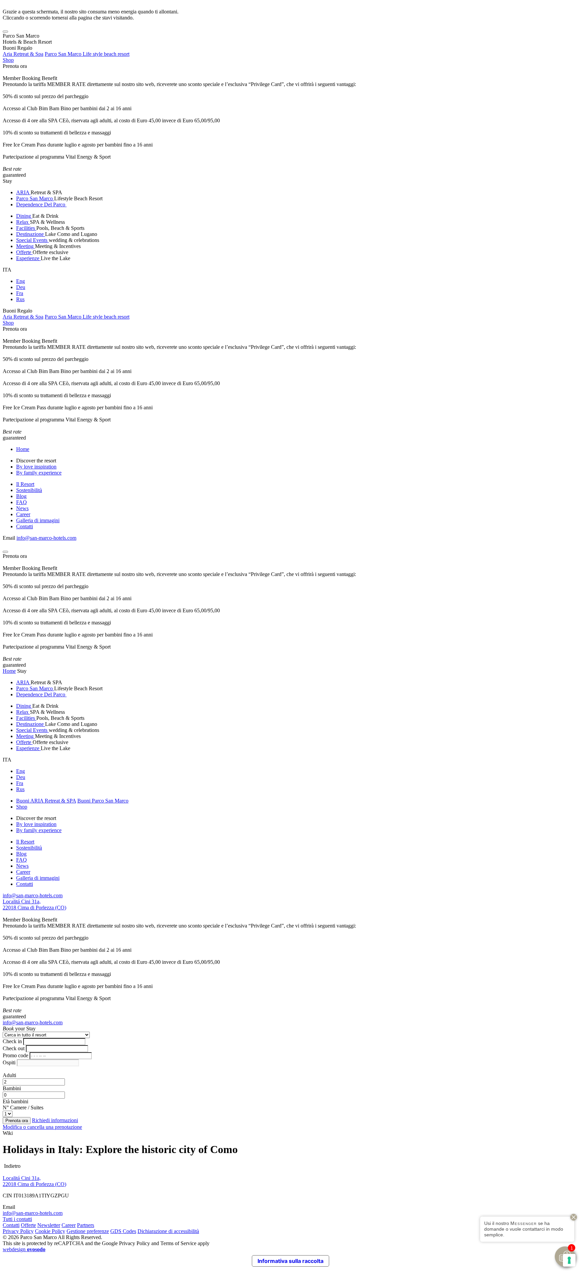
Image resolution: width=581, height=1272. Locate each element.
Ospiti (9, 1062)
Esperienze (28, 258)
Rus (20, 299)
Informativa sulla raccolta (290, 1261)
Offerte (24, 252)
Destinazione (30, 234)
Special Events (32, 240)
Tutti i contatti (17, 1219)
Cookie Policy (50, 1231)
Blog (21, 496)
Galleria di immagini (38, 520)
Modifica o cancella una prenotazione (42, 1127)
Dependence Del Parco (41, 204)
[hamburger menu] (5, 32)
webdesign (24, 1249)
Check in (12, 1041)
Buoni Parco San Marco (102, 801)
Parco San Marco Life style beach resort (87, 54)
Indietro (12, 1166)
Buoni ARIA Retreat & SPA (46, 801)
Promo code (15, 1055)
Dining (24, 216)
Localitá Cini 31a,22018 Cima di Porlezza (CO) (34, 904)
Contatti (24, 526)
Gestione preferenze (88, 1231)
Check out (14, 1048)
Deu (20, 287)
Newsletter (48, 1225)
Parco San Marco (35, 198)
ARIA (23, 192)
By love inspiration (36, 466)
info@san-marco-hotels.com (46, 538)
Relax (23, 222)
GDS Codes (123, 1231)
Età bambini (15, 1101)
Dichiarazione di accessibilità (168, 1231)
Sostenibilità (29, 490)
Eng (20, 281)
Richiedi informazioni (55, 1120)
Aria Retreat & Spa (23, 54)
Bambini (12, 1088)
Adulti (9, 1075)
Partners (85, 1225)
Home (22, 449)
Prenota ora (15, 66)
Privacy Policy (18, 1231)
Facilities (26, 228)
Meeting (25, 246)
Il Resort (25, 484)
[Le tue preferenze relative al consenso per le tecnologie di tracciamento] (569, 1260)
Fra (19, 293)
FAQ (21, 502)
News (22, 508)
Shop (8, 60)
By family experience (39, 473)
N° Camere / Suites (23, 1107)
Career (23, 514)
